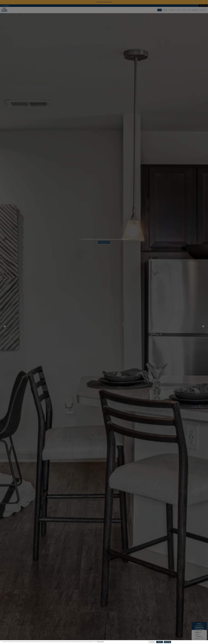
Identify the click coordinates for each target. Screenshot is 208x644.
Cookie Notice (101, 641)
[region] (104, 642)
